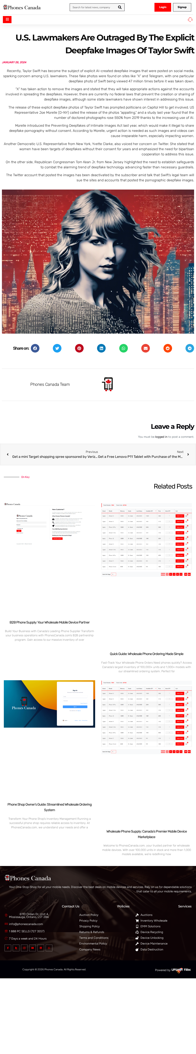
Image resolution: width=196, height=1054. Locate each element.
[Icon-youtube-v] (32, 948)
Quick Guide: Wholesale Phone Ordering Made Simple (146, 654)
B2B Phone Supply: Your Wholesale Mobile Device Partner (50, 622)
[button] (35, 348)
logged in (161, 437)
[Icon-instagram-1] (24, 948)
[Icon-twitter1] (16, 948)
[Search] (119, 7)
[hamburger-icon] (7, 19)
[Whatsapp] (49, 948)
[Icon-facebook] (7, 948)
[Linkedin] (40, 948)
